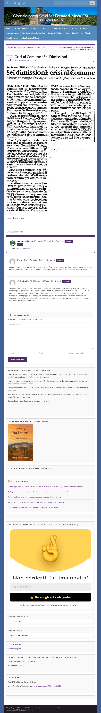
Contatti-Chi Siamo (55, 33)
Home (8, 28)
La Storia (16, 28)
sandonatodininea (22, 60)
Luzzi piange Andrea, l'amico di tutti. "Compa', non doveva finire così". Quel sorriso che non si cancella (46, 487)
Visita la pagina (14, 648)
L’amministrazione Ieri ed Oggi (33, 33)
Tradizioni (45, 28)
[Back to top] (95, 707)
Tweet (9, 218)
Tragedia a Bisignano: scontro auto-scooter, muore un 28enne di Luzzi (34, 497)
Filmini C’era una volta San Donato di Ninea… (23, 38)
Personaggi (34, 28)
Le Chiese (83, 28)
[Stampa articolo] (93, 61)
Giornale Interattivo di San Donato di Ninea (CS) (50, 15)
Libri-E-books (86, 33)
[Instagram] (23, 2)
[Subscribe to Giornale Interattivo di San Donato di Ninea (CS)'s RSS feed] (7, 2)
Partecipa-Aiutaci (12, 33)
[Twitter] (14, 2)
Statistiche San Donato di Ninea (64, 28)
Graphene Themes (27, 710)
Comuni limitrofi (72, 33)
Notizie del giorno (19, 481)
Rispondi (69, 241)
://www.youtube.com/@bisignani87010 (46, 686)
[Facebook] (11, 2)
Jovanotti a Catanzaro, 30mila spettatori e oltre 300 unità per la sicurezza (36, 502)
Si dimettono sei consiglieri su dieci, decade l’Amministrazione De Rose (76, 48)
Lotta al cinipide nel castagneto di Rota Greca (27, 47)
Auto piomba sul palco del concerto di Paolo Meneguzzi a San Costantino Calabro (39, 492)
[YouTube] (19, 2)
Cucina (24, 28)
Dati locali (33, 60)
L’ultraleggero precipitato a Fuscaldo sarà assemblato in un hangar (33, 507)
